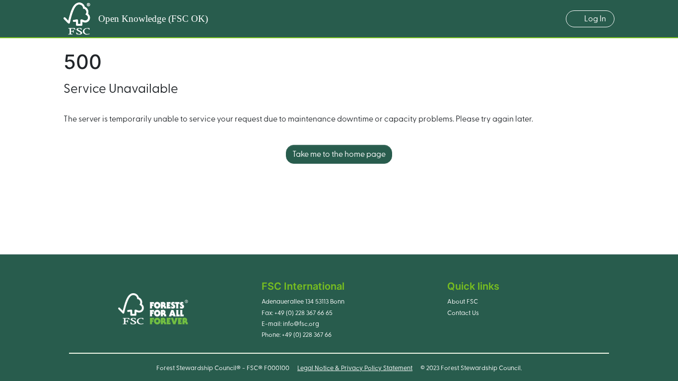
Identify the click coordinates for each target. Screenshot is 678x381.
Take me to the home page (339, 154)
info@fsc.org (301, 324)
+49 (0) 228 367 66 (307, 335)
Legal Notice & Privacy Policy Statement (354, 368)
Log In (595, 19)
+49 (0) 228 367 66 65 (303, 313)
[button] (553, 19)
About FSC (462, 302)
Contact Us (463, 313)
